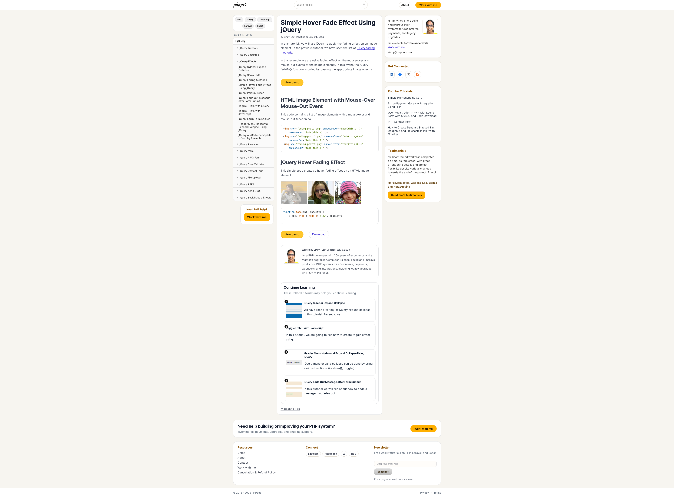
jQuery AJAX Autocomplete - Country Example (255, 137)
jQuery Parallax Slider (251, 93)
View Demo (292, 82)
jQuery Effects (248, 61)
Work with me (428, 5)
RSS (353, 453)
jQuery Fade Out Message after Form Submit (254, 99)
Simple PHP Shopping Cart (405, 97)
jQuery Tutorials (248, 48)
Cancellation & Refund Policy (256, 472)
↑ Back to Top (290, 408)
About (405, 5)
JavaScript (264, 19)
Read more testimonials (406, 195)
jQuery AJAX (247, 184)
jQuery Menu (247, 150)
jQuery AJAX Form (250, 157)
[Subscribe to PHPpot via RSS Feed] (417, 74)
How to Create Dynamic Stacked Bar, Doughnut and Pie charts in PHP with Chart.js (411, 131)
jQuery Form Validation (252, 164)
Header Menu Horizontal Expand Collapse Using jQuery (253, 127)
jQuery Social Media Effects (255, 197)
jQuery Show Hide (249, 75)
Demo (241, 452)
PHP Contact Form (399, 121)
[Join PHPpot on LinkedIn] (391, 74)
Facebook (331, 453)
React (260, 26)
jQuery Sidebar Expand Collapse (252, 68)
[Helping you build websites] (240, 5)
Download (319, 234)
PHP (239, 19)
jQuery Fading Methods (253, 80)
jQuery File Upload (250, 177)
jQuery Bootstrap (249, 54)
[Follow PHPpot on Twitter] (408, 74)
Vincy (287, 37)
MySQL (250, 19)
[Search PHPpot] (364, 5)
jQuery (241, 41)
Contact (242, 462)
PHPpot (256, 492)
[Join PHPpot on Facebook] (400, 74)
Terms (437, 492)
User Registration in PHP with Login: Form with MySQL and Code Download (412, 114)
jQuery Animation (249, 144)
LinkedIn (313, 453)
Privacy (424, 492)
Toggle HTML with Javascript (249, 112)
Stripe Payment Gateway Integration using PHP (411, 105)
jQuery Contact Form (251, 170)
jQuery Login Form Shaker (254, 119)
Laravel (248, 26)
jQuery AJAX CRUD (251, 190)
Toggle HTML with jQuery (254, 106)
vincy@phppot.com (400, 52)
